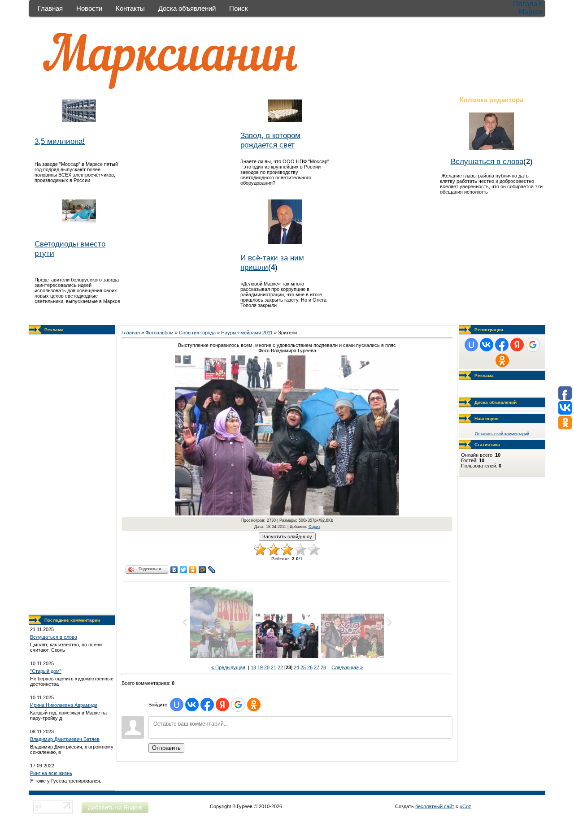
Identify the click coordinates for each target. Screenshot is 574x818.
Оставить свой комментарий (502, 434)
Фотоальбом (159, 332)
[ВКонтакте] (174, 570)
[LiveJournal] (212, 570)
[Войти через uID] (176, 704)
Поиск (238, 8)
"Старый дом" (45, 671)
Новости (89, 8)
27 (316, 667)
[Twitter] (183, 570)
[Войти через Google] (238, 704)
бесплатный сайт (434, 806)
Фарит (314, 526)
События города (197, 332)
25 (303, 667)
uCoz (465, 806)
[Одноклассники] (193, 570)
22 (280, 667)
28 (323, 667)
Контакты (130, 8)
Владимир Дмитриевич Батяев (65, 739)
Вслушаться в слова (487, 161)
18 (253, 667)
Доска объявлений (187, 8)
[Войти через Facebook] (207, 704)
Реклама (54, 329)
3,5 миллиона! (60, 141)
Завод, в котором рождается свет (270, 140)
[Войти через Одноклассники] (254, 704)
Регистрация (488, 329)
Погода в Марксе (528, 8)
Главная (50, 8)
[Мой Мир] (202, 570)
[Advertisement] (72, 474)
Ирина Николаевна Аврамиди (63, 705)
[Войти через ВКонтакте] (192, 704)
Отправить (166, 747)
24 (296, 667)
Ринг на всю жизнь (51, 773)
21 (273, 667)
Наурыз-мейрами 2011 (247, 332)
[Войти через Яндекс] (222, 704)
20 (267, 667)
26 (310, 667)
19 (260, 667)
